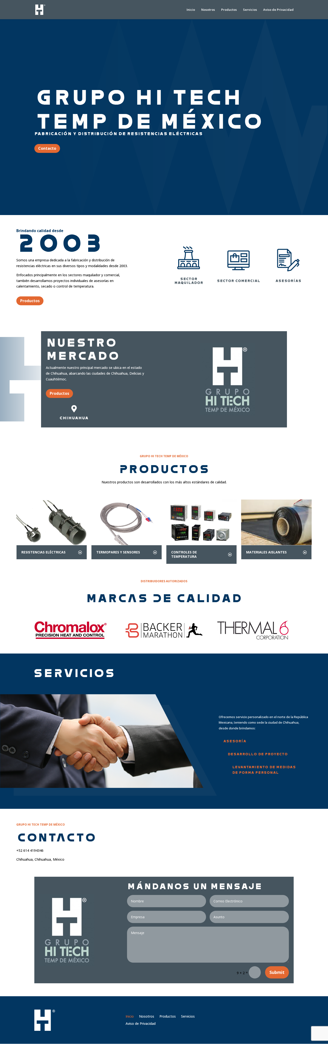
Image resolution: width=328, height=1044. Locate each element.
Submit (277, 972)
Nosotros (208, 10)
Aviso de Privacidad (278, 10)
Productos (229, 10)
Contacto (47, 148)
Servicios (250, 10)
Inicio (191, 10)
